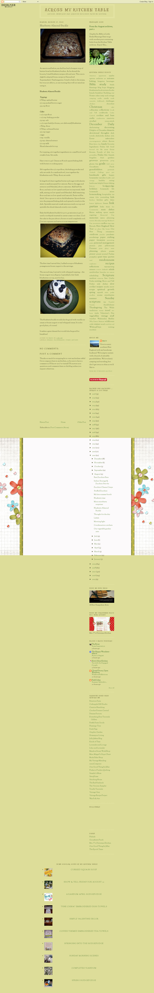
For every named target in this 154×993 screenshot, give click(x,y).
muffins (104, 223)
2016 (94, 432)
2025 (94, 398)
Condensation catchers (103, 525)
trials (97, 313)
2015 (93, 436)
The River (96, 644)
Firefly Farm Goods (96, 723)
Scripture (108, 275)
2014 (94, 440)
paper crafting (107, 237)
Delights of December (98, 130)
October (97, 466)
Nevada (92, 226)
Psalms (111, 254)
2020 (94, 417)
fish (97, 150)
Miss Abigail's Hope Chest (100, 754)
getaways (93, 160)
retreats (92, 269)
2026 (94, 394)
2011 (93, 451)
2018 (94, 425)
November (98, 462)
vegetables (94, 316)
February (98, 555)
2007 (94, 571)
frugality (92, 158)
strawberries (109, 295)
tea (104, 302)
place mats (109, 248)
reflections (94, 266)
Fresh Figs (93, 729)
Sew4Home (93, 776)
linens (105, 203)
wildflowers (109, 321)
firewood (92, 150)
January (97, 559)
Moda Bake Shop (96, 757)
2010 (94, 455)
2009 (94, 564)
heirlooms (93, 183)
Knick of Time (94, 741)
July (96, 536)
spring (92, 292)
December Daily (101, 124)
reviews (98, 270)
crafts (91, 118)
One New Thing (101, 230)
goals (102, 164)
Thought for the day (102, 514)
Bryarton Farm (95, 701)
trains (101, 310)
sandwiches (94, 272)
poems (111, 251)
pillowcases (109, 245)
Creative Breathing (97, 707)
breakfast (99, 93)
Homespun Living (96, 735)
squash (100, 292)
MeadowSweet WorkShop (99, 751)
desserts (110, 130)
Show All (111, 688)
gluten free (93, 164)
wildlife (91, 324)
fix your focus (107, 149)
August (97, 474)
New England (102, 226)
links (102, 207)
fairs (99, 144)
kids (112, 197)
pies (100, 245)
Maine (91, 212)
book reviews (104, 90)
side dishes (102, 284)
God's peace (110, 164)
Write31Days (95, 327)
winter (97, 324)
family (104, 144)
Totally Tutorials (96, 789)
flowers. (92, 152)
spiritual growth (105, 289)
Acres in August (98, 655)
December (98, 459)
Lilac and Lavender (97, 748)
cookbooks (103, 113)
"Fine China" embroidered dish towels (84, 906)
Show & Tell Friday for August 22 (84, 882)
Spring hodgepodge (84, 980)
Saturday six (104, 272)
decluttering (94, 127)
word (103, 324)
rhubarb (105, 269)
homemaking (95, 194)
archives (99, 78)
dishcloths (99, 136)
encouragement (95, 141)
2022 (94, 409)
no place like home (102, 229)
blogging (110, 87)
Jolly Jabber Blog (95, 738)
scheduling (93, 275)
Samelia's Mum (95, 773)
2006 (94, 575)
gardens (111, 158)
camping (92, 98)
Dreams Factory (95, 713)
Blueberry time (99, 498)
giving (112, 161)
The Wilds (109, 307)
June (96, 540)
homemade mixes (101, 191)
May (96, 544)
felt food (110, 147)
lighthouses (98, 204)
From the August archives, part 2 (101, 28)
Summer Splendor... (99, 682)
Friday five (103, 155)
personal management (104, 242)
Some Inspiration (98, 646)
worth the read (109, 324)
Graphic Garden (95, 732)
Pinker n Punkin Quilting (99, 770)
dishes (107, 136)
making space (102, 212)
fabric (95, 144)
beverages (110, 81)
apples (111, 76)
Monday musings (101, 221)
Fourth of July (103, 152)
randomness (106, 260)
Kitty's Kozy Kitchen (100, 661)
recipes (75, 340)
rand (90, 260)
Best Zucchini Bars (101, 477)
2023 (94, 405)
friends (111, 155)
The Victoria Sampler (97, 786)
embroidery (109, 138)
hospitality (106, 194)
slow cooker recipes (101, 285)
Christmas (95, 107)
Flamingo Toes (95, 726)
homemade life (107, 189)
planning (93, 251)
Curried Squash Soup (84, 869)
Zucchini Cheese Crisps (103, 487)
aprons (92, 78)
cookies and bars (105, 115)
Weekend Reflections (100, 674)
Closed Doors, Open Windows (100, 671)
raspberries (92, 264)
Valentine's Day (107, 313)
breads (92, 93)
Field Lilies (96, 680)
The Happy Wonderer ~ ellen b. (101, 653)
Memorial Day (107, 215)
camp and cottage (107, 95)
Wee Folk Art (94, 798)
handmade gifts (97, 175)
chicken (92, 104)
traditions (93, 310)
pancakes (102, 235)
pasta (91, 243)
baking (50, 340)
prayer (92, 254)
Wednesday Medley (106, 319)
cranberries (100, 118)
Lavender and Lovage (98, 745)
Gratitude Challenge (96, 172)
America (92, 76)
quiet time (102, 256)
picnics (92, 245)
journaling (104, 197)
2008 (94, 568)
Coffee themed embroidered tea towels (84, 931)
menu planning (107, 218)
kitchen (92, 200)
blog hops (102, 87)
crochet (92, 121)
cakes (68, 340)
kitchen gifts (102, 200)
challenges (110, 101)
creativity (110, 118)
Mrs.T (104, 341)
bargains (101, 81)
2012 (94, 448)
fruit (102, 158)
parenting (110, 240)
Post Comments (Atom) (60, 427)
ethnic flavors (108, 141)
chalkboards (100, 101)
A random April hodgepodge (84, 894)
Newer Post (44, 422)
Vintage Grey (94, 792)
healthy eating (106, 180)
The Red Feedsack (96, 783)
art (105, 78)
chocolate (110, 104)
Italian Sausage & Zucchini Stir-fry (101, 482)
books (111, 90)
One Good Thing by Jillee (99, 767)
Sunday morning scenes (84, 956)
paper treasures (97, 240)
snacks (106, 287)
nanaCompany (95, 764)
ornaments (110, 231)
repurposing (109, 266)
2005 (94, 579)
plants (103, 251)
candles (100, 99)
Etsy (91, 144)
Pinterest (93, 248)
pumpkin (93, 257)
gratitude (111, 170)
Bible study (97, 84)
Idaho (97, 197)
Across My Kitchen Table (77, 10)
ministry (91, 221)
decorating (109, 127)
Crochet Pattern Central (99, 710)
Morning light (99, 521)
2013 (94, 444)
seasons (100, 278)
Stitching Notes (95, 779)
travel (107, 310)
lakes (112, 200)
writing (111, 327)
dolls (112, 136)
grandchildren (95, 169)
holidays (93, 188)
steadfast (92, 295)
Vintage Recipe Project (98, 795)
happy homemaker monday (101, 176)
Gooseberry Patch (101, 167)
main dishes (107, 209)
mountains (97, 223)
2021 (94, 413)
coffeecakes (93, 110)
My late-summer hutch (103, 494)
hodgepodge (108, 186)
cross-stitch (109, 121)
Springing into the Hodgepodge (83, 943)
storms (99, 295)
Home (63, 422)
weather (92, 319)
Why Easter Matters (96, 321)
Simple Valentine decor (84, 919)
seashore (92, 278)
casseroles (92, 101)
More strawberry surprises (100, 503)
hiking (111, 183)
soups (92, 289)
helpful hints (103, 183)
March (97, 551)
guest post (110, 172)
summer (93, 298)
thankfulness (108, 305)
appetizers (102, 76)
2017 (94, 428)
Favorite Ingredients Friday (101, 145)
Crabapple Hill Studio (98, 704)
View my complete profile (100, 371)
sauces (112, 272)
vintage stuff (107, 316)
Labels (96, 518)
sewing (98, 281)
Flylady (92, 837)
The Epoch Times (96, 849)
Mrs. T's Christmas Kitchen (100, 843)
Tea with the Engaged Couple (100, 664)
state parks (109, 292)
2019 (94, 421)
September (98, 470)
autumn (110, 78)
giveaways (104, 160)
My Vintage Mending (97, 760)
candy (106, 98)
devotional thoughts (99, 133)
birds (112, 85)
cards (112, 98)
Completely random (84, 968)
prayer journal (102, 254)
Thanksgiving (95, 307)
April (96, 548)
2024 (94, 401)
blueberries (59, 340)
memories (93, 217)
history (92, 186)
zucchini (92, 330)
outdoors (93, 234)
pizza (100, 248)
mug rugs (111, 223)
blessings (93, 87)
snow (112, 287)
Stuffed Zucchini (100, 491)
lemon (91, 203)
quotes (111, 256)
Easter (91, 138)
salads (111, 269)
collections (104, 110)
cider (112, 107)
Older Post (81, 422)
